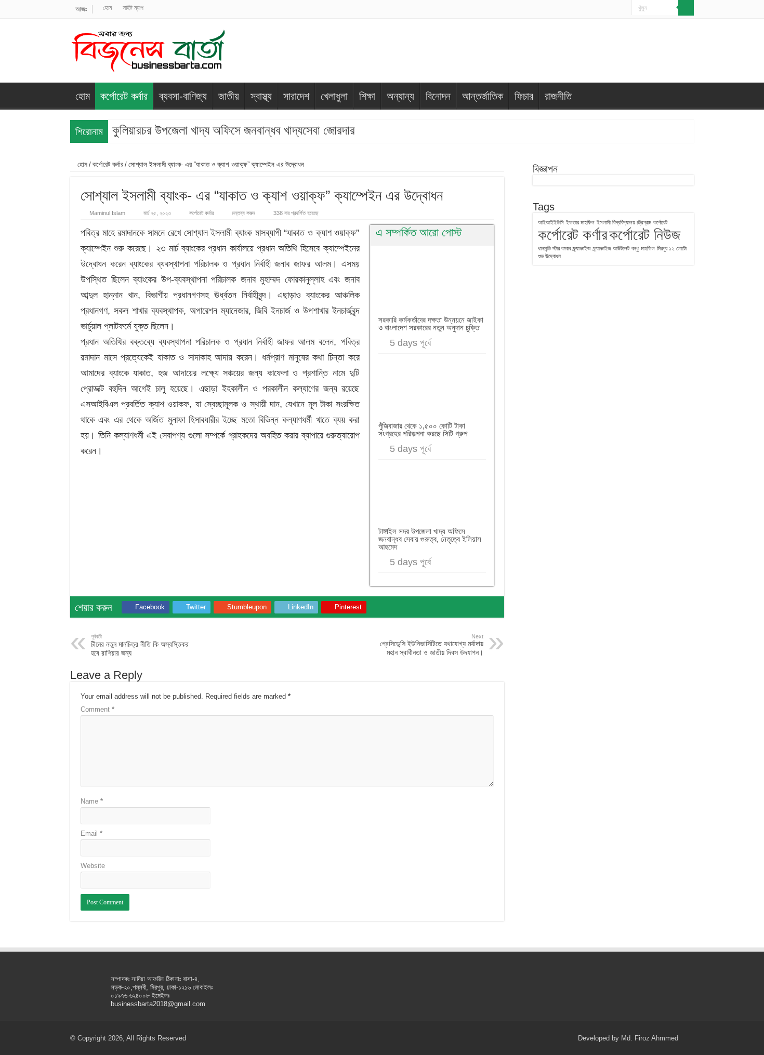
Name (92, 801)
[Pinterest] (604, 8)
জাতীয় (228, 96)
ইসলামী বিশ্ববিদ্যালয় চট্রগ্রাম (624, 222)
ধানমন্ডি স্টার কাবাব (554, 248)
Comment (97, 709)
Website (93, 866)
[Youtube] (614, 8)
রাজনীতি (558, 96)
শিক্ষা (367, 96)
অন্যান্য (400, 96)
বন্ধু (635, 248)
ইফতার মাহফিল (580, 222)
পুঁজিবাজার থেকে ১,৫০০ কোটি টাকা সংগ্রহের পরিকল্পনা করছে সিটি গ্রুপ (422, 429)
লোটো (681, 248)
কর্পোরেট (660, 222)
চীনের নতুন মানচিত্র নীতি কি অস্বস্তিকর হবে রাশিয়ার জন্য (140, 645)
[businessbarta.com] (148, 48)
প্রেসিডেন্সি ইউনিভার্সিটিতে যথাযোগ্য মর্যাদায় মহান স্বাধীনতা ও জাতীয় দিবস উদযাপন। (431, 645)
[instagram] (624, 8)
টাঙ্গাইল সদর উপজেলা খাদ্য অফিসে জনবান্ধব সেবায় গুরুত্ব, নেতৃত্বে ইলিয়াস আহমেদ (429, 539)
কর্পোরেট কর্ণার (572, 234)
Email (91, 833)
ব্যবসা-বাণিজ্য (183, 96)
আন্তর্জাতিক (482, 96)
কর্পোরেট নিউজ (644, 234)
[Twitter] (594, 8)
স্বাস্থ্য (261, 96)
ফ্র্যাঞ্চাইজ (582, 248)
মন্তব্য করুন (243, 213)
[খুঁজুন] (686, 8)
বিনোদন (438, 96)
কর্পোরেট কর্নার (124, 96)
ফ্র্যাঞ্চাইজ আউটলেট (611, 248)
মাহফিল (648, 248)
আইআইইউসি (551, 222)
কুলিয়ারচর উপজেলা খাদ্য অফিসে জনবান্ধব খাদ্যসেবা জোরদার (233, 130)
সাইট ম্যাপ (133, 7)
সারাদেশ (296, 96)
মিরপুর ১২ (665, 248)
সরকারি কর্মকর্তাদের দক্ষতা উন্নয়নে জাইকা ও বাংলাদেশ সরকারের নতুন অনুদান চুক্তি (430, 323)
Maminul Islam (107, 213)
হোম (107, 7)
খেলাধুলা (334, 96)
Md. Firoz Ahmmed (649, 1038)
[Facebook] (584, 8)
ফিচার (524, 96)
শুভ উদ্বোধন (549, 256)
